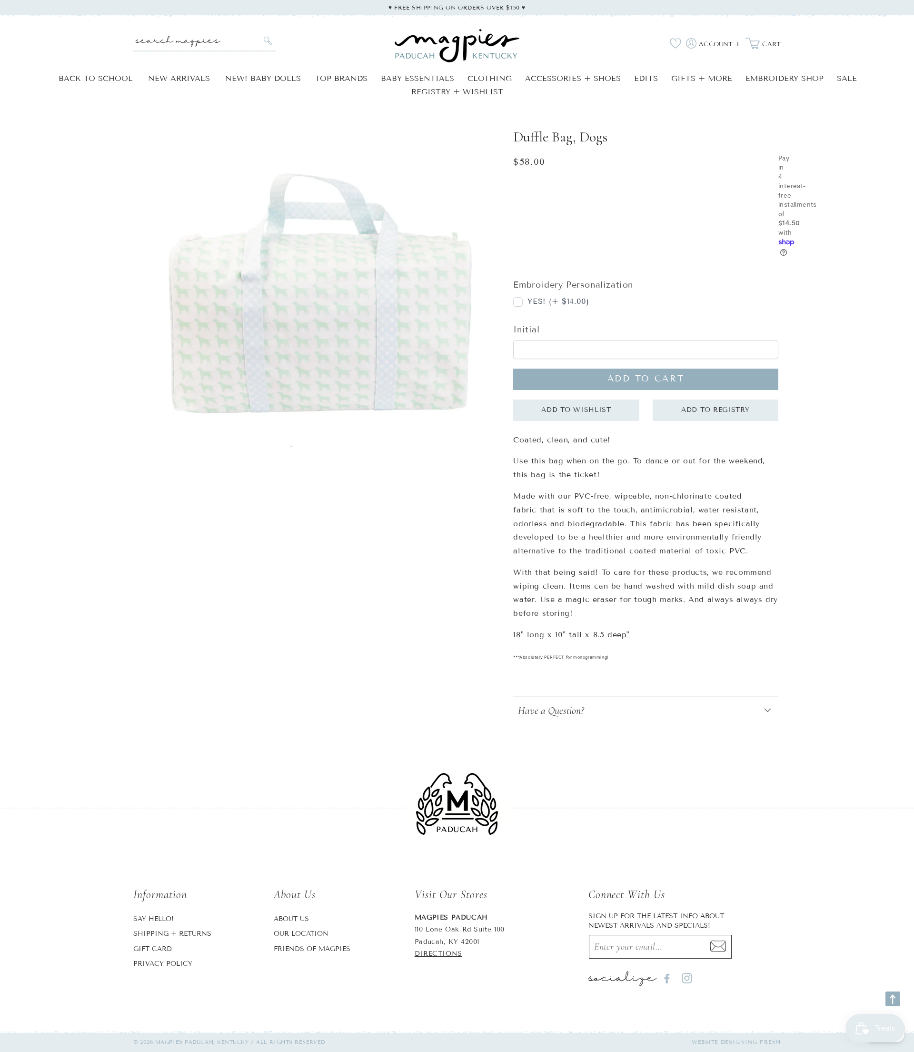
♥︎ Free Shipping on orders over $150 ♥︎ (457, 7)
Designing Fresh (751, 1042)
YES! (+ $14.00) (558, 301)
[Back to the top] (892, 999)
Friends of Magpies (312, 949)
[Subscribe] (718, 947)
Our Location (301, 934)
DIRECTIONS (438, 954)
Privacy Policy (162, 964)
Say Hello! (153, 919)
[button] (645, 711)
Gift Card (152, 949)
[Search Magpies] (267, 40)
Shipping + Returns (172, 934)
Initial (526, 329)
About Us (291, 919)
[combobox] (204, 41)
